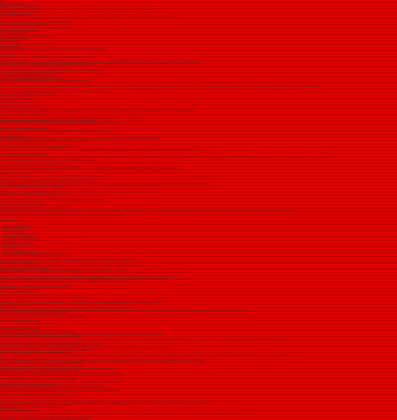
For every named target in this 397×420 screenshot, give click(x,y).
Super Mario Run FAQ (11, 408)
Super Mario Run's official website (59, 270)
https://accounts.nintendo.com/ (124, 310)
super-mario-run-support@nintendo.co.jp (69, 418)
